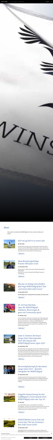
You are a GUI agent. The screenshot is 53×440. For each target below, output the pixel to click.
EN (48, 1)
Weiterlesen (21, 253)
